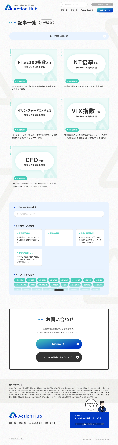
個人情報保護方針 (100, 439)
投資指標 (37, 289)
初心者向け (75, 285)
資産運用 (54, 280)
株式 (33, 285)
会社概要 (85, 439)
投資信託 (87, 285)
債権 (18, 289)
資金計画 (85, 289)
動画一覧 (74, 10)
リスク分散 (43, 285)
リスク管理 (76, 280)
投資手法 (43, 280)
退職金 (96, 289)
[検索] (85, 4)
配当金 (27, 289)
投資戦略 (32, 280)
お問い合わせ (50, 423)
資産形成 (65, 280)
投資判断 (88, 280)
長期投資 (55, 285)
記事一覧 (64, 10)
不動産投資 (98, 285)
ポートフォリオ (21, 285)
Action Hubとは (87, 10)
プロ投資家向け (50, 289)
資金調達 (74, 289)
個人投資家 (20, 280)
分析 (65, 285)
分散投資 (99, 280)
